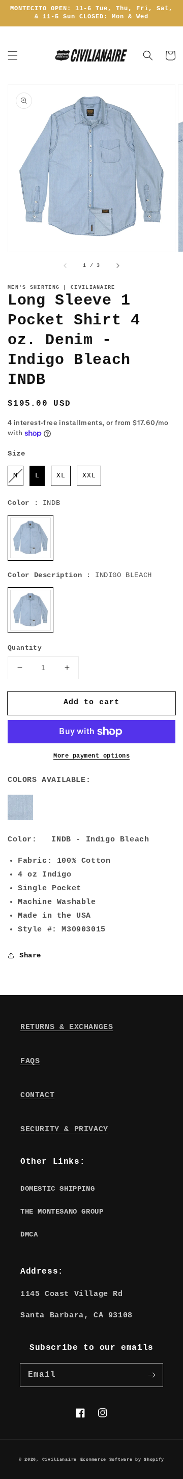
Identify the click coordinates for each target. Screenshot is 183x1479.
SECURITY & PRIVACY (64, 1129)
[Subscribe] (151, 1375)
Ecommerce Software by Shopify (122, 1459)
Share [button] (30, 955)
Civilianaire (59, 1459)
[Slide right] (117, 266)
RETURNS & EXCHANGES (66, 1027)
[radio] (15, 476)
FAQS (30, 1061)
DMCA (29, 1234)
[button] (13, 55)
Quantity (25, 648)
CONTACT (37, 1095)
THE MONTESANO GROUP (61, 1212)
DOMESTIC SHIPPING (57, 1189)
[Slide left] (65, 266)
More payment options (91, 756)
